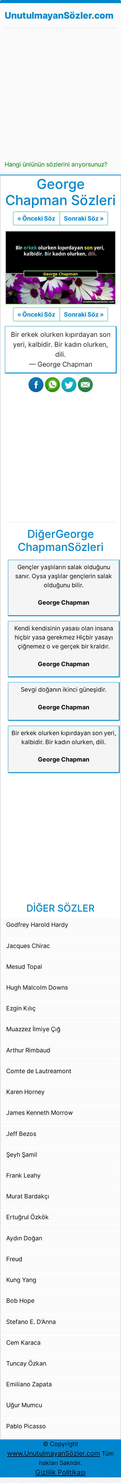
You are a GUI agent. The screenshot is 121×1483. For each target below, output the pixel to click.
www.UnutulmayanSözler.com (53, 1453)
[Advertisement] (60, 93)
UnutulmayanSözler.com (59, 15)
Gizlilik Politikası (60, 1472)
